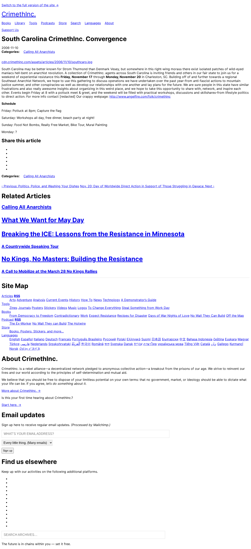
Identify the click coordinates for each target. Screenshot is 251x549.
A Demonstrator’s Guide (138, 300)
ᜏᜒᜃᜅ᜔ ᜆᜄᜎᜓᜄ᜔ (29, 349)
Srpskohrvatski (59, 344)
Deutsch (51, 339)
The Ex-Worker (20, 323)
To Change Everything (104, 308)
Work (84, 316)
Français (65, 339)
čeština (218, 339)
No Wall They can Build (49, 323)
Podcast (8, 319)
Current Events (57, 300)
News (98, 300)
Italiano (39, 339)
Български (170, 339)
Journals (24, 308)
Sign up (7, 450)
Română (98, 344)
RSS (17, 296)
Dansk (128, 344)
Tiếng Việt (191, 344)
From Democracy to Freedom (31, 316)
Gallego (223, 344)
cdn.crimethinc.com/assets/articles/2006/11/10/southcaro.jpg (47, 62)
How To (87, 300)
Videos (62, 308)
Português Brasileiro (87, 339)
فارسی (25, 344)
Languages (93, 23)
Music (72, 308)
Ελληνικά (133, 339)
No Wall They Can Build (207, 316)
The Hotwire (76, 323)
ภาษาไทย (150, 344)
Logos (82, 308)
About (109, 23)
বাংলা (107, 344)
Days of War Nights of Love (168, 316)
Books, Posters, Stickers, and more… (36, 331)
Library (20, 23)
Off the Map (235, 316)
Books (6, 23)
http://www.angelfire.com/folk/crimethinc (140, 96)
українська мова (170, 344)
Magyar (243, 339)
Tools (33, 23)
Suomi (146, 339)
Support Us (10, 30)
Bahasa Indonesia (199, 339)
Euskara (231, 339)
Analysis (39, 300)
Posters (37, 308)
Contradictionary (66, 316)
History (74, 300)
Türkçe (14, 344)
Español (27, 339)
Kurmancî (236, 344)
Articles (7, 296)
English (14, 339)
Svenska (116, 344)
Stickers (50, 308)
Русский (109, 339)
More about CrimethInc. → (21, 391)
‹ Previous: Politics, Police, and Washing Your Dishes (40, 186)
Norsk (13, 349)
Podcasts (48, 23)
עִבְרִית (138, 344)
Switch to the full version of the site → (30, 5)
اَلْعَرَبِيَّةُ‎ (76, 344)
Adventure (24, 300)
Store (63, 23)
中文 (182, 339)
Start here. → (11, 405)
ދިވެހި (213, 344)
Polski (121, 339)
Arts (12, 300)
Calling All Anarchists (39, 52)
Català (205, 344)
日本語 (156, 339)
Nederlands (39, 344)
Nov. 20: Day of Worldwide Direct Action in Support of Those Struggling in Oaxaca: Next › (147, 186)
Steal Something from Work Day (146, 308)
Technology (111, 300)
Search (76, 23)
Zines (13, 308)
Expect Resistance (102, 316)
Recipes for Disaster (132, 316)
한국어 (86, 344)
